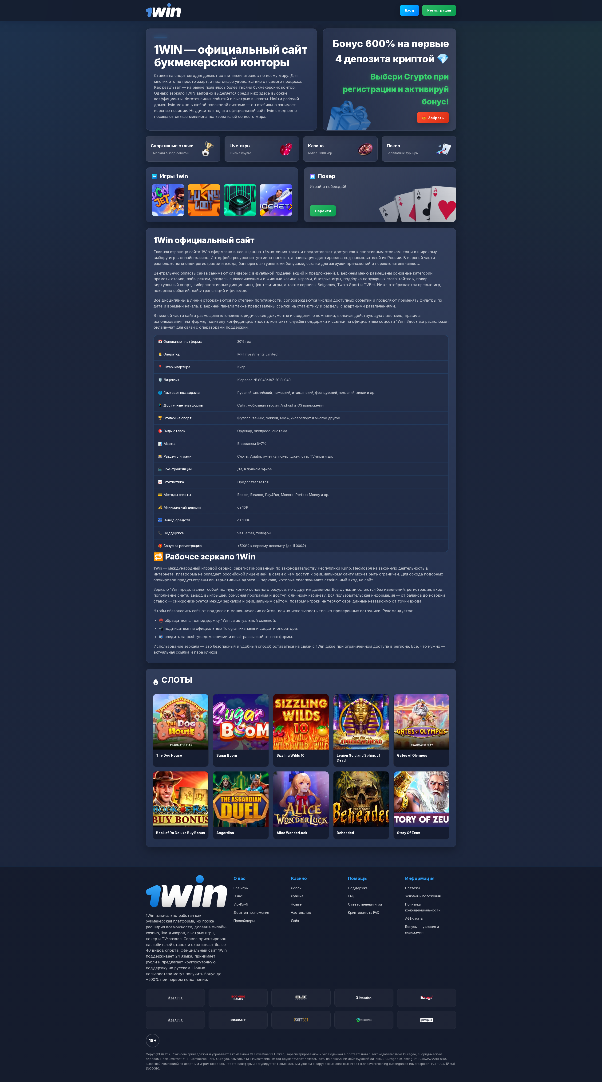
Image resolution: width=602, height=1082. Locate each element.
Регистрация (439, 10)
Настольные (301, 912)
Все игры (241, 888)
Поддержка (358, 888)
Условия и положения (423, 896)
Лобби (296, 888)
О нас (238, 896)
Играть (180, 721)
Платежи (412, 888)
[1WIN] (163, 10)
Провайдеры (244, 921)
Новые (296, 904)
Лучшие (297, 896)
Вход (409, 10)
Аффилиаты (414, 918)
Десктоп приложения (251, 912)
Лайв (295, 921)
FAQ (351, 896)
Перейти (323, 211)
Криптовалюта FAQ (364, 912)
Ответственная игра (365, 904)
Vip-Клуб (241, 904)
